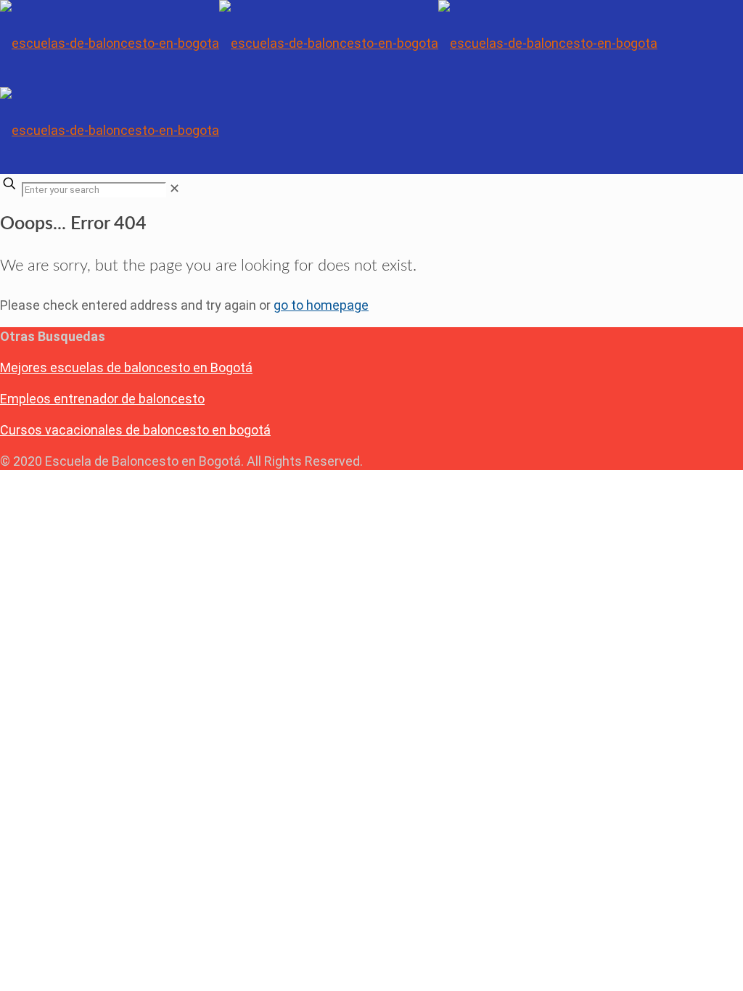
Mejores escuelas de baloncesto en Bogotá (126, 367)
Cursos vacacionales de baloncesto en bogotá (135, 429)
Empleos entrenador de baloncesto (102, 398)
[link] (174, 188)
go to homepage (321, 305)
